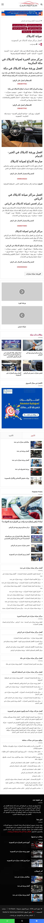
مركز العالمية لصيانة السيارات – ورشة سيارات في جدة (25, 579)
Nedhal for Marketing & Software (13, 912)
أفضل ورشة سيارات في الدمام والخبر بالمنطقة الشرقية (25, 683)
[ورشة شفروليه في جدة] (36, 472)
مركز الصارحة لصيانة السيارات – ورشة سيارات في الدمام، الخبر (23, 697)
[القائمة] (3, 5)
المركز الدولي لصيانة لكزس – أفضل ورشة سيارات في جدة (24, 605)
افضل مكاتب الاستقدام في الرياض (31, 772)
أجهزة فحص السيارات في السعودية (19, 842)
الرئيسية (38, 21)
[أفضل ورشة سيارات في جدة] (36, 463)
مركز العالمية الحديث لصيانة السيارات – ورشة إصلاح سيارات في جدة (21, 582)
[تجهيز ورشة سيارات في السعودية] (36, 854)
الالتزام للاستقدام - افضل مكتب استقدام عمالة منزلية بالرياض (23, 779)
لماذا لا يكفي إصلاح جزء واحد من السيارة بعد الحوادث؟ (22, 522)
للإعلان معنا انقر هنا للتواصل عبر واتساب (21, 915)
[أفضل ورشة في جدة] (36, 454)
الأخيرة (11, 435)
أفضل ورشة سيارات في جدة (20, 460)
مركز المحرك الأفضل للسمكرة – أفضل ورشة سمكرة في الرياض (24, 647)
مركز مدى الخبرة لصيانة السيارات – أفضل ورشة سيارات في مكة (24, 664)
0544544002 (22, 267)
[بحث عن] (41, 5)
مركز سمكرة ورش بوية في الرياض (19, 527)
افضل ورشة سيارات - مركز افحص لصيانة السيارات (28, 638)
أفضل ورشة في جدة (19, 25)
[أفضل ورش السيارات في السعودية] (11, 365)
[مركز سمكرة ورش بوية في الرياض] (32, 345)
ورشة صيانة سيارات (33, 274)
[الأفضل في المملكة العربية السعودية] (22, 13)
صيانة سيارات (37, 32)
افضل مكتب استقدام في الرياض (31, 769)
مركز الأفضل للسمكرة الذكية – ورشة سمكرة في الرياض (26, 650)
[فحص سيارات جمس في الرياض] (32, 365)
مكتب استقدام (36, 776)
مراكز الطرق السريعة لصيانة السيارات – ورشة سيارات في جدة (23, 601)
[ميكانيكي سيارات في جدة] (36, 445)
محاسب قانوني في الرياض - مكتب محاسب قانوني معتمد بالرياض (22, 788)
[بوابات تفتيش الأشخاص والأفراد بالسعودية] (36, 481)
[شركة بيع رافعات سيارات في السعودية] (36, 863)
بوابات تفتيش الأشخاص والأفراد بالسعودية (17, 478)
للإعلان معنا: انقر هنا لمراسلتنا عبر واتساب (19, 831)
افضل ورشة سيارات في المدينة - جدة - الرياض (29, 622)
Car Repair (11, 909)
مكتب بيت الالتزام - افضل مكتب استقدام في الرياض (26, 762)
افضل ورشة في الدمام (19, 28)
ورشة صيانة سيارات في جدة (32, 608)
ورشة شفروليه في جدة (22, 469)
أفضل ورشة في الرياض (27, 21)
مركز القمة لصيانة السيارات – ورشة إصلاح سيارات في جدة (24, 595)
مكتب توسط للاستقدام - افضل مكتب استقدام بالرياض (25, 766)
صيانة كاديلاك (26, 32)
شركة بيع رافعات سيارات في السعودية (18, 860)
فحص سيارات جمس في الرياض (33, 373)
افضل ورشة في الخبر (35, 28)
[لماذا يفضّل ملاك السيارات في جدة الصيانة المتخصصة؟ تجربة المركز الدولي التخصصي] (11, 345)
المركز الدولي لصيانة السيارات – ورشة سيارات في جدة (25, 591)
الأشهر (33, 435)
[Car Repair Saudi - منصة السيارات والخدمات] (28, 4)
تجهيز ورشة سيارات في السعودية (20, 851)
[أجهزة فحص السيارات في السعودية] (36, 845)
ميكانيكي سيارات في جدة (21, 442)
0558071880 (22, 226)
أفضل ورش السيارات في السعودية (19, 554)
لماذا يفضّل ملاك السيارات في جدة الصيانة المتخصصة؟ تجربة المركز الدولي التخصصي (12, 354)
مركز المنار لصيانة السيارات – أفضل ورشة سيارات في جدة (24, 598)
